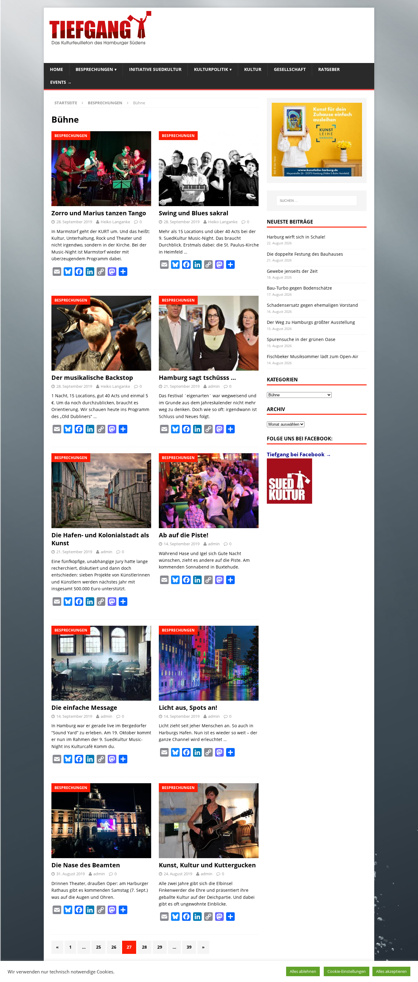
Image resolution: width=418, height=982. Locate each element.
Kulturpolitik (211, 69)
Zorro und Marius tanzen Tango (98, 213)
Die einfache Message (84, 707)
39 (189, 947)
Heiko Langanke (115, 221)
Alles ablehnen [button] (303, 971)
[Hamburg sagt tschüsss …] (209, 333)
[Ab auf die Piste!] (209, 490)
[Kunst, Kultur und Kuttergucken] (209, 820)
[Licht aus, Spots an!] (209, 663)
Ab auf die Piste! (183, 535)
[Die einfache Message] (101, 663)
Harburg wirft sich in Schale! (296, 237)
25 (98, 947)
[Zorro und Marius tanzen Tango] (101, 168)
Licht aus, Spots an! (188, 707)
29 (159, 947)
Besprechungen (94, 69)
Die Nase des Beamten (85, 865)
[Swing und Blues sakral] (209, 168)
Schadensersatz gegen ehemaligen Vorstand (312, 305)
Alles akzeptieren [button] (391, 971)
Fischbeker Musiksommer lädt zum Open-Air (312, 356)
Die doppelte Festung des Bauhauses (305, 254)
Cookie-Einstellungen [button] (346, 971)
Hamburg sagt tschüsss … (197, 377)
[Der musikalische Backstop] (101, 333)
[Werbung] (317, 139)
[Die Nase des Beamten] (101, 820)
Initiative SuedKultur (155, 69)
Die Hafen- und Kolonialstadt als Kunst (100, 539)
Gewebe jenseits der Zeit (292, 271)
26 (113, 947)
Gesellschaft (290, 69)
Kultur (252, 69)
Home (56, 69)
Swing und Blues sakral (193, 213)
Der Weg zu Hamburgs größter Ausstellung (311, 322)
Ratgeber (329, 69)
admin (214, 386)
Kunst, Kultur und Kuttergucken (207, 865)
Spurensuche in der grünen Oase (301, 339)
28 (144, 947)
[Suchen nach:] (317, 200)
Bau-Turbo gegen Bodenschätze (299, 288)
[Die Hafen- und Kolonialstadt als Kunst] (101, 490)
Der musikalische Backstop (92, 377)
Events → (61, 82)
